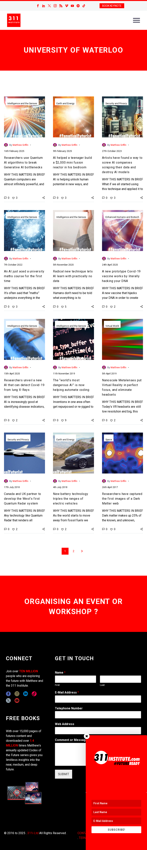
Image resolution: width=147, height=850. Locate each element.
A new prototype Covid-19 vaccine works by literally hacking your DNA (121, 276)
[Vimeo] (66, 5)
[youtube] (17, 700)
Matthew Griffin (20, 145)
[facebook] (8, 693)
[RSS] (61, 5)
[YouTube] (72, 5)
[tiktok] (34, 693)
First (57, 685)
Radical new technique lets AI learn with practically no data (73, 276)
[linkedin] (25, 693)
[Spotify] (78, 5)
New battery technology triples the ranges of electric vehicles (70, 498)
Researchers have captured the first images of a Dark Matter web (122, 498)
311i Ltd (32, 833)
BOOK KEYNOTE (112, 5)
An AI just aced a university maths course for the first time (24, 276)
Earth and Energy (65, 103)
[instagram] (17, 693)
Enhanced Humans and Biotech (122, 217)
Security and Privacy (116, 103)
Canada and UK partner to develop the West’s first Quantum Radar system (22, 498)
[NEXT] (81, 551)
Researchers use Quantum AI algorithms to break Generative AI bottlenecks (23, 162)
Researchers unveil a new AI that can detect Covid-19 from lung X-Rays (24, 385)
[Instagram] (55, 5)
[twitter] (8, 700)
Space (108, 439)
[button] (43, 197)
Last (102, 685)
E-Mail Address (67, 692)
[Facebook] (38, 5)
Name (60, 672)
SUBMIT (63, 774)
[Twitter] (49, 5)
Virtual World (112, 326)
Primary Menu (136, 20)
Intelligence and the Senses (22, 103)
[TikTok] (84, 5)
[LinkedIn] (44, 5)
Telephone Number (69, 708)
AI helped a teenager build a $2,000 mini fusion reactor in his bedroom (72, 162)
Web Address (64, 724)
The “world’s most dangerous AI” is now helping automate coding (71, 385)
